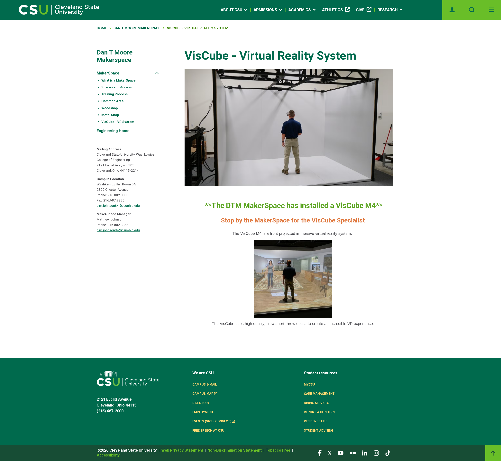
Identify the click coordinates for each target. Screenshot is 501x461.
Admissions (265, 9)
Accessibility (108, 455)
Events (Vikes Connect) (211, 421)
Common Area (112, 101)
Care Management (319, 394)
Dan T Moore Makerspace (137, 28)
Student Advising (318, 430)
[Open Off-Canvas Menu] (491, 10)
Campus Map (203, 394)
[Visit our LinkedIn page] (364, 453)
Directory (201, 403)
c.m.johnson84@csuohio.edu (118, 206)
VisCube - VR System (117, 122)
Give (360, 9)
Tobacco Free (278, 450)
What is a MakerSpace (118, 80)
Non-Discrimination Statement (235, 450)
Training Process (114, 94)
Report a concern (319, 412)
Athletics (332, 9)
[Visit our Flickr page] (353, 453)
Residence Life (315, 421)
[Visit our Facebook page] (320, 453)
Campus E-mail (204, 384)
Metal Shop (110, 115)
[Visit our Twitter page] (329, 453)
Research (388, 9)
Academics (299, 9)
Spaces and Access (116, 87)
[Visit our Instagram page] (376, 453)
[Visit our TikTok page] (387, 453)
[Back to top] (493, 453)
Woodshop (109, 108)
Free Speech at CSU (208, 430)
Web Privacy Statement (182, 450)
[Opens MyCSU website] (452, 10)
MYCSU (309, 384)
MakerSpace (108, 73)
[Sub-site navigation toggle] (157, 73)
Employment (203, 412)
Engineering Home (113, 130)
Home (102, 28)
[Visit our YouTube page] (340, 453)
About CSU (231, 9)
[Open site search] (471, 10)
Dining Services (316, 403)
